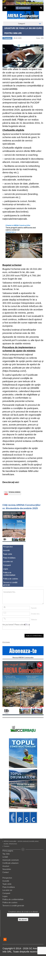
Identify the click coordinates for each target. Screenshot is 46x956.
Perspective (8, 547)
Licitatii (5, 857)
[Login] (23, 7)
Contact (5, 872)
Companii (7, 565)
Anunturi (5, 866)
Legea (5, 569)
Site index (23, 849)
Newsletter (6, 869)
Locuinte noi (8, 561)
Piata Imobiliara (9, 558)
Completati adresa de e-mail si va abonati (23, 912)
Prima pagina (7, 851)
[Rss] (5, 939)
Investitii (6, 550)
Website (34, 620)
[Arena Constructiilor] (23, 15)
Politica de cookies (10, 579)
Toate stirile (7, 554)
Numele (34, 608)
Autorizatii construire (10, 860)
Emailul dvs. (35, 614)
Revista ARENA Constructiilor (23, 657)
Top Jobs (6, 854)
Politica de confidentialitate (9, 573)
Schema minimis (14, 492)
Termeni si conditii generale (10, 583)
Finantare (7, 38)
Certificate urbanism (10, 863)
